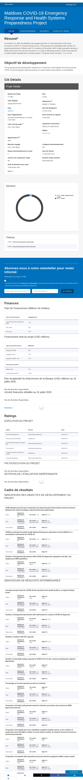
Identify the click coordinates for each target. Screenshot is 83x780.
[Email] (8, 775)
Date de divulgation (49, 108)
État (43, 94)
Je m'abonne (67, 291)
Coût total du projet (15, 124)
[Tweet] (41, 775)
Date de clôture (48, 151)
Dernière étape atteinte (51, 158)
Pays (9, 108)
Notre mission (9, 4)
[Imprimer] (25, 775)
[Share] (58, 775)
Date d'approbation (15, 115)
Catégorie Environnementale (52, 144)
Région (44, 130)
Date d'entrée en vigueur (51, 115)
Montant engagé (14, 144)
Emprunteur (47, 101)
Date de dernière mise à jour (18, 164)
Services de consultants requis (19, 158)
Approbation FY (14, 137)
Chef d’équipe (13, 101)
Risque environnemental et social (20, 151)
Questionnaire (74, 772)
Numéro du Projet (14, 94)
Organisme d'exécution (50, 124)
